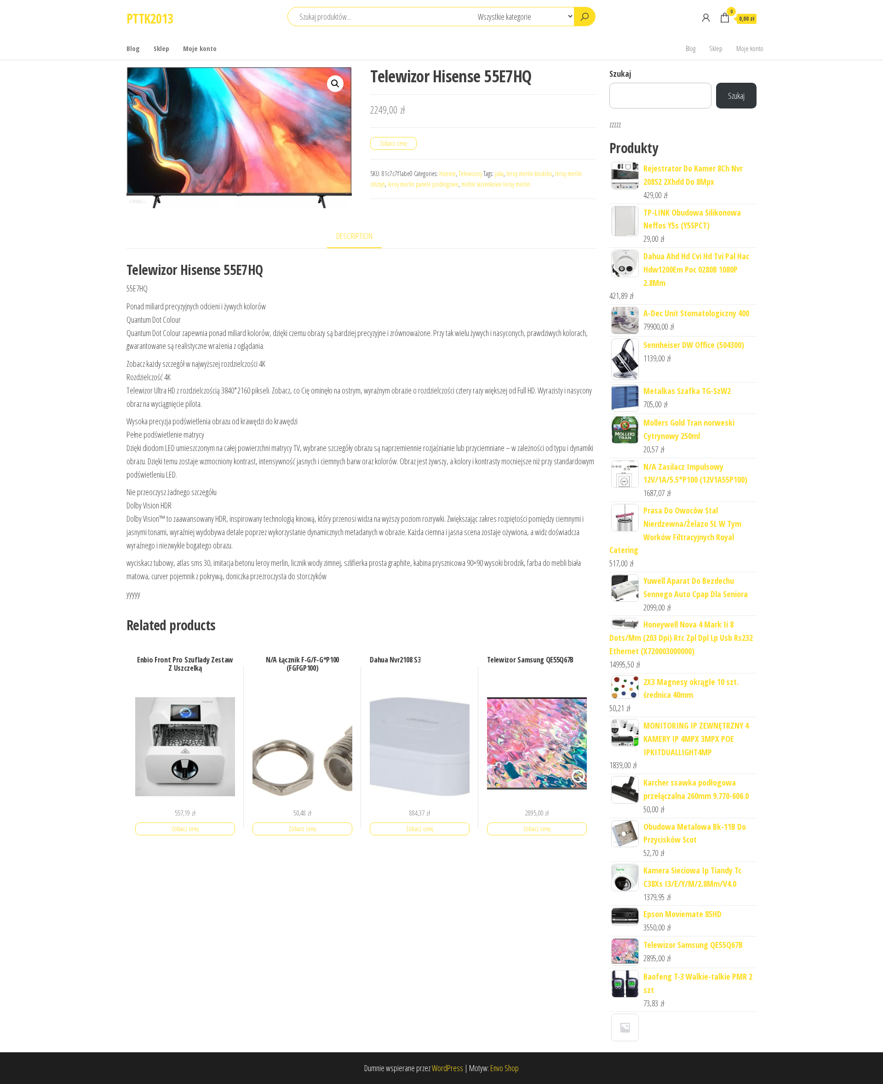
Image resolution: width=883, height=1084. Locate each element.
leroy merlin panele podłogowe (423, 184)
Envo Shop (504, 1067)
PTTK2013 (149, 18)
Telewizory (470, 173)
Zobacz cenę (393, 143)
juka (499, 173)
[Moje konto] (706, 17)
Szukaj (620, 73)
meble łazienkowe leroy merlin (495, 184)
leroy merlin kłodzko (529, 173)
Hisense (447, 173)
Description (354, 235)
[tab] (361, 236)
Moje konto (200, 48)
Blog (133, 48)
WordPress (447, 1067)
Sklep (161, 48)
